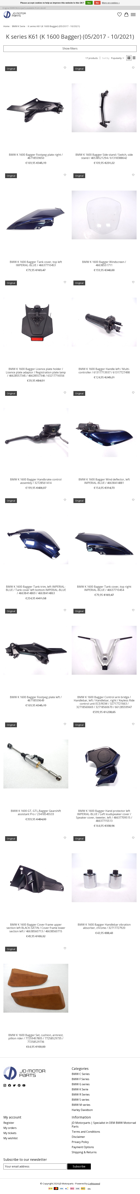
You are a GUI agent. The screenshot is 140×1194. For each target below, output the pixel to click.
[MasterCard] (56, 1189)
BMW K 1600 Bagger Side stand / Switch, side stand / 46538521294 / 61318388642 (104, 156)
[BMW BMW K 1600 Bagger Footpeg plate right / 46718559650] (35, 108)
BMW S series (80, 1100)
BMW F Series (80, 1079)
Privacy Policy (80, 1142)
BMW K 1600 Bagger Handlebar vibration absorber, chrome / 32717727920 (104, 926)
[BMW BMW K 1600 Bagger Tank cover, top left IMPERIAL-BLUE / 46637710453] (35, 215)
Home (6, 26)
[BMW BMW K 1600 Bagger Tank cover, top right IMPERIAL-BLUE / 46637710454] (104, 540)
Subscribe (79, 1166)
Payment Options (83, 1147)
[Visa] (61, 1189)
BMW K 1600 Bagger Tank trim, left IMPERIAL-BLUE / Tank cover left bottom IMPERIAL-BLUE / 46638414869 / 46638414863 (36, 590)
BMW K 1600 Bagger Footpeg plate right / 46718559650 (36, 156)
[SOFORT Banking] (72, 1189)
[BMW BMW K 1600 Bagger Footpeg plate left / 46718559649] (35, 650)
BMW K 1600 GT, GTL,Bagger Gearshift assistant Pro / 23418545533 (36, 812)
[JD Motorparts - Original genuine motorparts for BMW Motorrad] (14, 14)
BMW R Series (81, 1094)
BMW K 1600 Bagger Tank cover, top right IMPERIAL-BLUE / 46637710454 (104, 588)
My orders (10, 1128)
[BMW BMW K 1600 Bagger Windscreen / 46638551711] (104, 215)
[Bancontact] (67, 1189)
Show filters (70, 48)
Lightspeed (94, 1183)
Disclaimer (78, 1137)
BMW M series (81, 1105)
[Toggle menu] (133, 14)
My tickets (9, 1133)
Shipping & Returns (84, 1152)
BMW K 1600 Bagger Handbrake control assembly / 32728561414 (35, 481)
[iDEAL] (50, 1189)
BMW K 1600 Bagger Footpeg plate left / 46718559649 (36, 698)
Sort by (105, 58)
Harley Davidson (82, 1110)
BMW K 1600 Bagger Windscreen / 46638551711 (104, 263)
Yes (89, 3)
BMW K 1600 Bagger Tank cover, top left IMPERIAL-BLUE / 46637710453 (36, 263)
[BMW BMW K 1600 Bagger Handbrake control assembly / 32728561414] (35, 432)
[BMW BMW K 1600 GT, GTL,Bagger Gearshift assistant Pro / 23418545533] (35, 764)
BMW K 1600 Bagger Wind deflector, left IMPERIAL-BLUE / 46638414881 (104, 481)
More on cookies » (111, 3)
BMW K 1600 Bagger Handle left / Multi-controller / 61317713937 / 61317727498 (104, 370)
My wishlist (10, 1138)
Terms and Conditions (86, 1132)
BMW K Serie (18, 26)
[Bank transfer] (77, 1189)
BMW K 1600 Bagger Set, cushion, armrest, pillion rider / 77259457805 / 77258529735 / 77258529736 (35, 1038)
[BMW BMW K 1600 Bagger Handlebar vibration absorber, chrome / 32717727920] (104, 877)
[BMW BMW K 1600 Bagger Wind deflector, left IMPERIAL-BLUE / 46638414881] (104, 432)
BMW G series (81, 1084)
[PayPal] (83, 1189)
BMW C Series (81, 1074)
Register (8, 1123)
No (97, 3)
